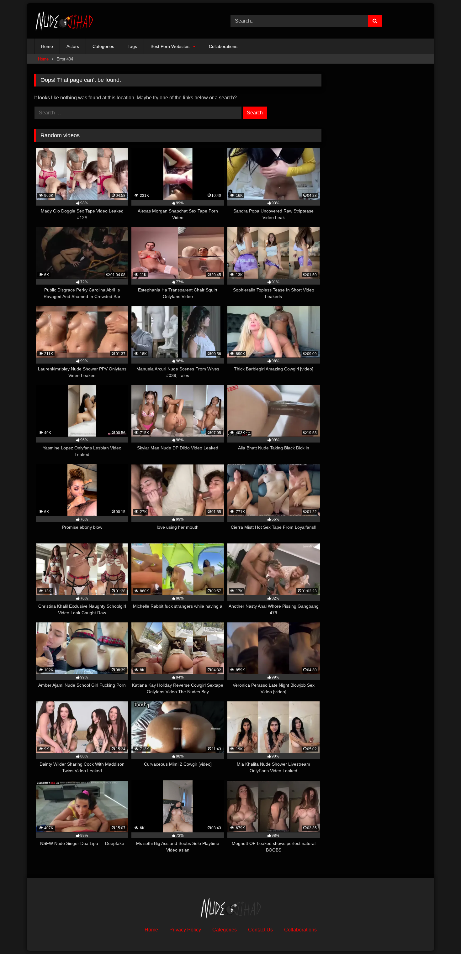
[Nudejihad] (64, 21)
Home (47, 46)
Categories (103, 46)
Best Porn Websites (170, 46)
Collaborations (223, 46)
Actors (72, 46)
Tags (132, 46)
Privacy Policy (185, 929)
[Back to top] (441, 935)
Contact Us (260, 929)
